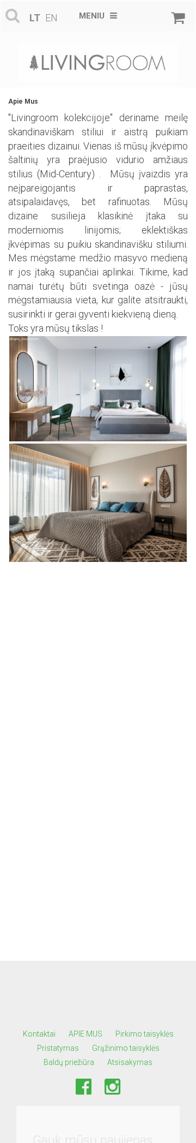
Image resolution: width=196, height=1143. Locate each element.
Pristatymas (58, 1048)
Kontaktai (39, 1034)
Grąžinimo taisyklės (126, 1048)
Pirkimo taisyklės (144, 1034)
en (51, 17)
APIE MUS (85, 1034)
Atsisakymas (129, 1062)
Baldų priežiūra (69, 1062)
